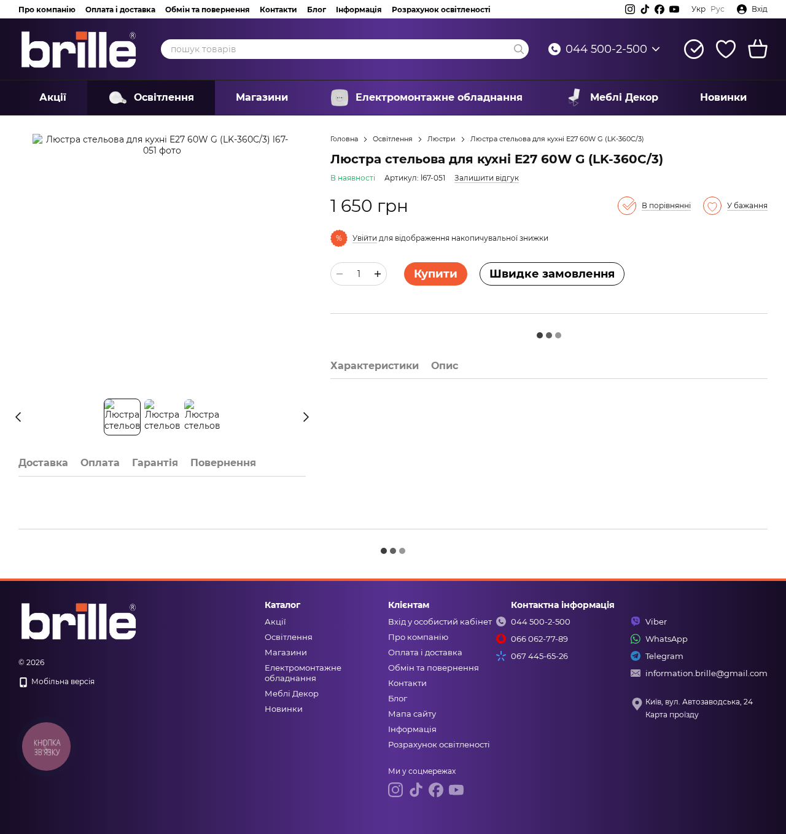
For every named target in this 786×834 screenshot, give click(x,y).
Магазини (262, 97)
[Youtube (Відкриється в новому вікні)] (674, 9)
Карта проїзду (672, 714)
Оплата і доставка (120, 9)
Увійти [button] (364, 238)
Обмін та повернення (207, 9)
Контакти (278, 9)
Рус (717, 9)
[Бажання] (726, 49)
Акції (52, 97)
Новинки (723, 97)
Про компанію (47, 9)
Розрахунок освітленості (441, 9)
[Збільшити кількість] (377, 274)
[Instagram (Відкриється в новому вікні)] (630, 9)
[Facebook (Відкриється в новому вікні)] (659, 9)
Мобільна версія (62, 681)
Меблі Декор (624, 97)
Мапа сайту (412, 714)
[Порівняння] (694, 49)
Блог (316, 9)
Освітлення (164, 97)
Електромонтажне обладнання (439, 97)
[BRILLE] (79, 620)
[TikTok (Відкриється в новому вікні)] (645, 9)
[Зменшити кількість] (339, 274)
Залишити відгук (486, 177)
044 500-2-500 (606, 49)
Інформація (359, 9)
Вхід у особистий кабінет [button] (440, 621)
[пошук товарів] (519, 49)
